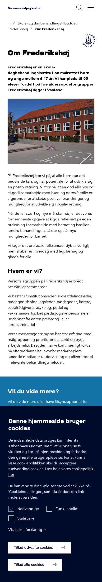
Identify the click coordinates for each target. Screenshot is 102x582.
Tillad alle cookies (29, 565)
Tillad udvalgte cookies (34, 547)
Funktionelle (66, 509)
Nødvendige (28, 509)
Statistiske (25, 518)
